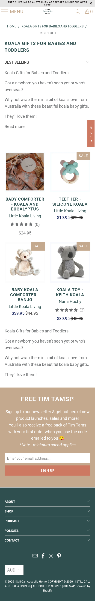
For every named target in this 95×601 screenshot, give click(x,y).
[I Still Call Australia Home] (47, 11)
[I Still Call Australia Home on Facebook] (43, 556)
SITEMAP (69, 586)
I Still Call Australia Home (31, 581)
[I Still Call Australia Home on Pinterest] (59, 556)
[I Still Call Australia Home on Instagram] (51, 556)
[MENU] (3, 11)
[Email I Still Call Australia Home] (35, 556)
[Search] (78, 11)
